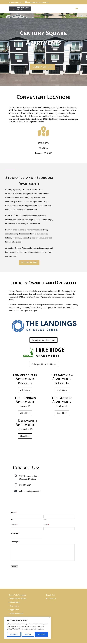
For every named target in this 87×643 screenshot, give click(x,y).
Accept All (41, 634)
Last (45, 519)
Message (15, 542)
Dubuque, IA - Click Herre (44, 364)
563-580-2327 (25, 485)
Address (15, 533)
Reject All (28, 634)
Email (46, 525)
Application (14, 610)
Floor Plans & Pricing (18, 598)
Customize (14, 634)
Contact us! (43, 66)
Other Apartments (16, 613)
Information (14, 606)
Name (14, 512)
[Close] (49, 617)
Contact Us (52, 598)
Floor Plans (29, 262)
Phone (14, 525)
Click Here (25, 390)
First (12, 519)
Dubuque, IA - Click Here (43, 340)
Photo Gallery (15, 602)
